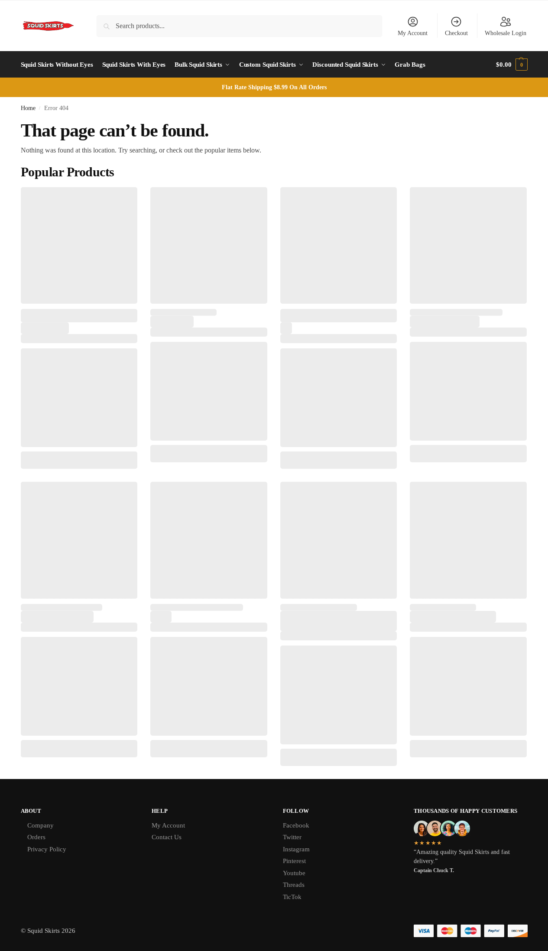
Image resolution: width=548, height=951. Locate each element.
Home (28, 108)
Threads (294, 884)
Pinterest (294, 860)
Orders (36, 837)
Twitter (292, 837)
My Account (413, 33)
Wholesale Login (505, 33)
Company (40, 825)
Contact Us (167, 837)
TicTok (292, 896)
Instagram (296, 849)
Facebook (296, 825)
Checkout (456, 33)
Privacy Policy (46, 849)
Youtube (294, 873)
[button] (511, 65)
